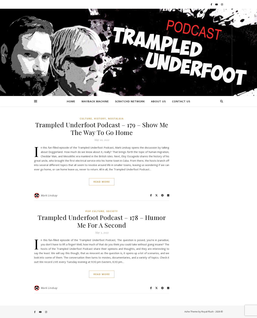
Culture (86, 118)
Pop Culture (94, 211)
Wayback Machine (95, 101)
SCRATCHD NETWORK (130, 101)
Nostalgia (116, 118)
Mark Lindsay (49, 195)
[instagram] (222, 4)
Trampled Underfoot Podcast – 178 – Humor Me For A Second (102, 221)
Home (71, 101)
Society (112, 211)
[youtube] (216, 4)
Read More (102, 181)
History (100, 118)
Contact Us (181, 101)
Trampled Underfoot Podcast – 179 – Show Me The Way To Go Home (101, 128)
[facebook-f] (212, 4)
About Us (158, 101)
